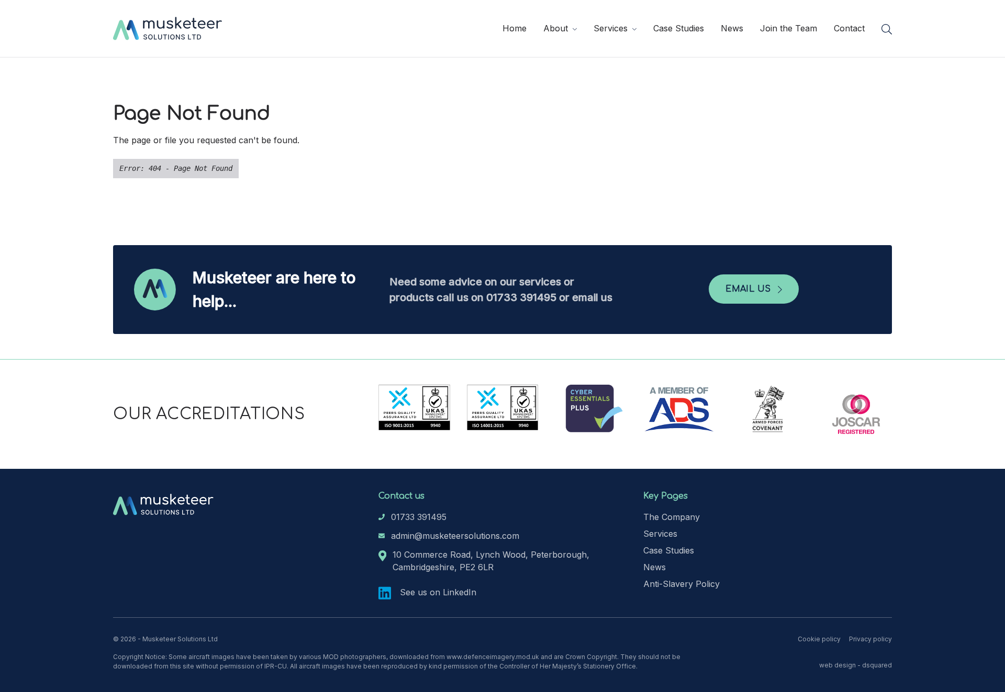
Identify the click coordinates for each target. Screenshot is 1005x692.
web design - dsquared (855, 665)
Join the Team (788, 28)
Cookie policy (819, 639)
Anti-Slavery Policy (681, 584)
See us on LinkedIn (436, 592)
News (732, 28)
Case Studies (678, 28)
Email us (749, 289)
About (557, 28)
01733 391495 (418, 517)
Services (612, 28)
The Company (671, 517)
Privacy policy (870, 639)
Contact (849, 28)
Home (514, 28)
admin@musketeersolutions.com (455, 535)
